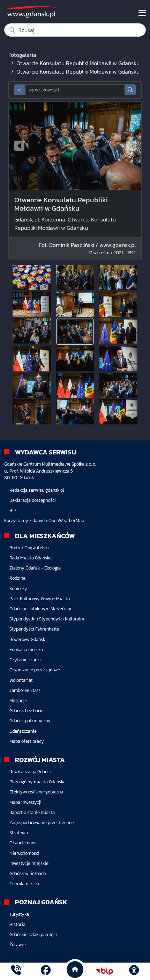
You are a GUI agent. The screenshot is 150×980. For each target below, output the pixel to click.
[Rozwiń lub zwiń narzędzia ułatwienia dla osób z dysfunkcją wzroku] (134, 971)
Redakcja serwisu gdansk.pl (36, 490)
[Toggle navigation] (142, 13)
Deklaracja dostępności (32, 500)
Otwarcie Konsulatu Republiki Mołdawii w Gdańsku (78, 63)
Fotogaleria (22, 55)
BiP (12, 510)
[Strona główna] (16, 971)
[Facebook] (46, 971)
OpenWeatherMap (66, 520)
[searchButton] (130, 89)
